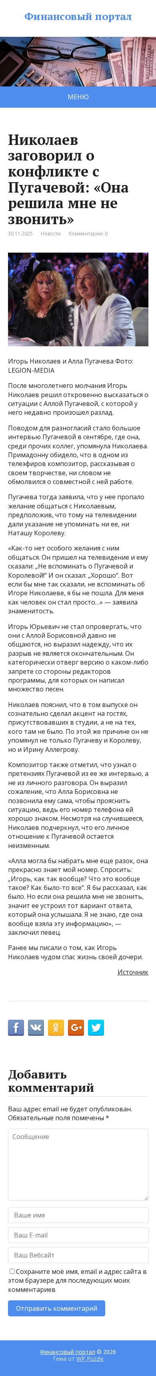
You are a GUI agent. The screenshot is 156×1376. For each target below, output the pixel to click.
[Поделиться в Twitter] (96, 1028)
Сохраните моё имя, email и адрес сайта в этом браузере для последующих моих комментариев (77, 1280)
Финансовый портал (78, 16)
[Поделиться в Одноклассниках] (56, 1028)
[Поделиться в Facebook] (16, 1028)
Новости (51, 233)
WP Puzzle (90, 1358)
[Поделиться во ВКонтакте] (36, 1028)
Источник (133, 972)
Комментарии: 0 (88, 233)
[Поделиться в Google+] (76, 1028)
